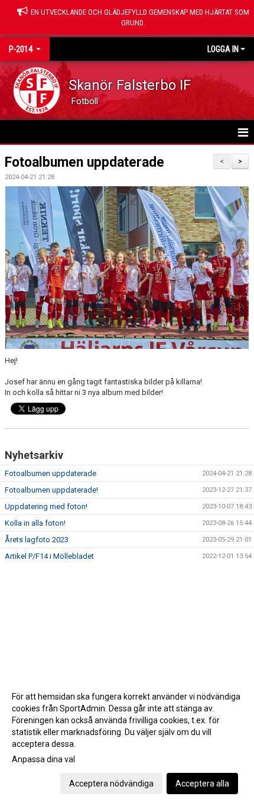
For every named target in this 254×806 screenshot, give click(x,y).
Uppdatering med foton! (46, 506)
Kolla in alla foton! (35, 523)
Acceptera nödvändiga (111, 783)
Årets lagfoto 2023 (37, 539)
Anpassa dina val (43, 759)
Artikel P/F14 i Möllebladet (49, 556)
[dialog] (127, 739)
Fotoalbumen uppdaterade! (51, 489)
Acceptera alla (202, 783)
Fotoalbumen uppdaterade (84, 162)
